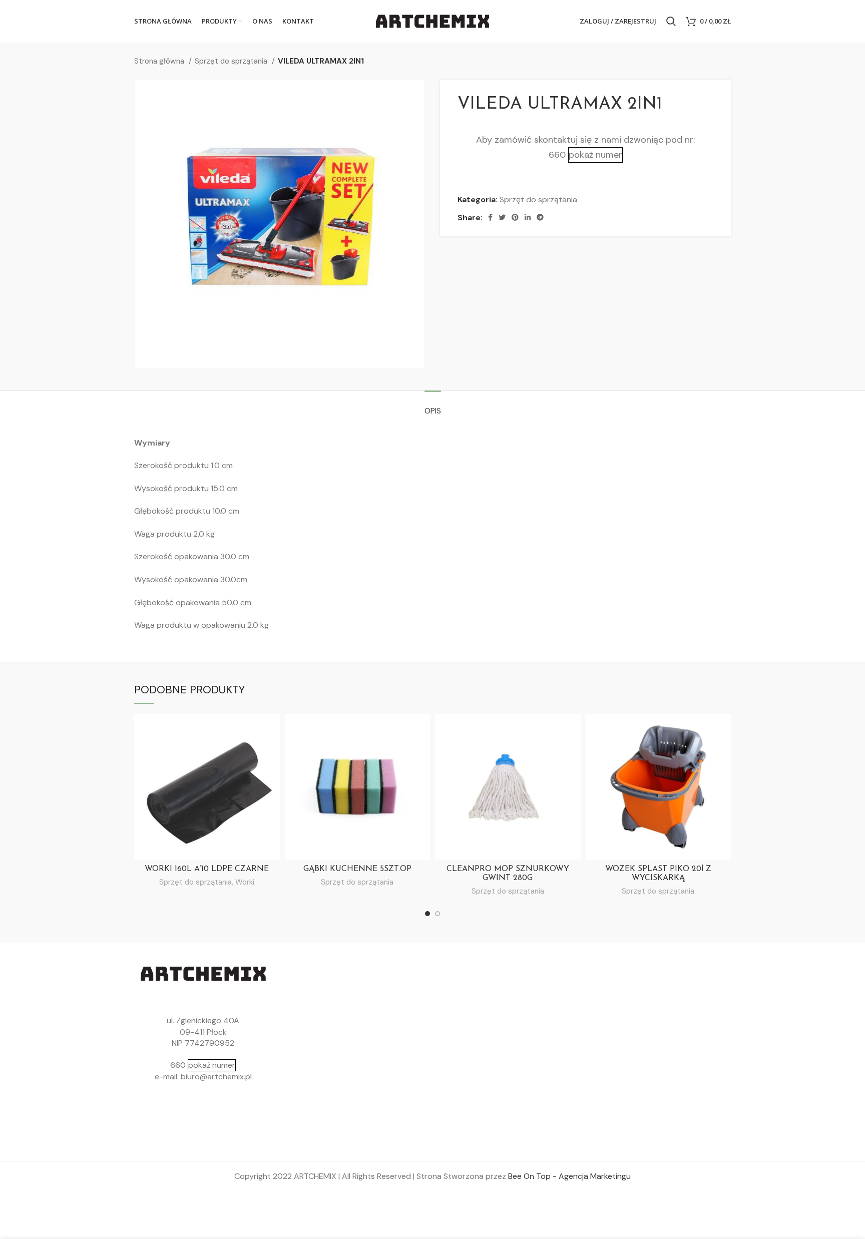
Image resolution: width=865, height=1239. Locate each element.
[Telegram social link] (540, 217)
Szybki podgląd (272, 730)
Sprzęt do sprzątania (232, 61)
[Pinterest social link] (515, 217)
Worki (244, 882)
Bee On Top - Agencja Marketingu (569, 1176)
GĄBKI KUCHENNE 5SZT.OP (357, 869)
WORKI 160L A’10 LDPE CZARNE (207, 869)
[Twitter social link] (502, 217)
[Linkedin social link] (528, 217)
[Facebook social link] (490, 217)
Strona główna (160, 61)
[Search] (671, 22)
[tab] (432, 405)
